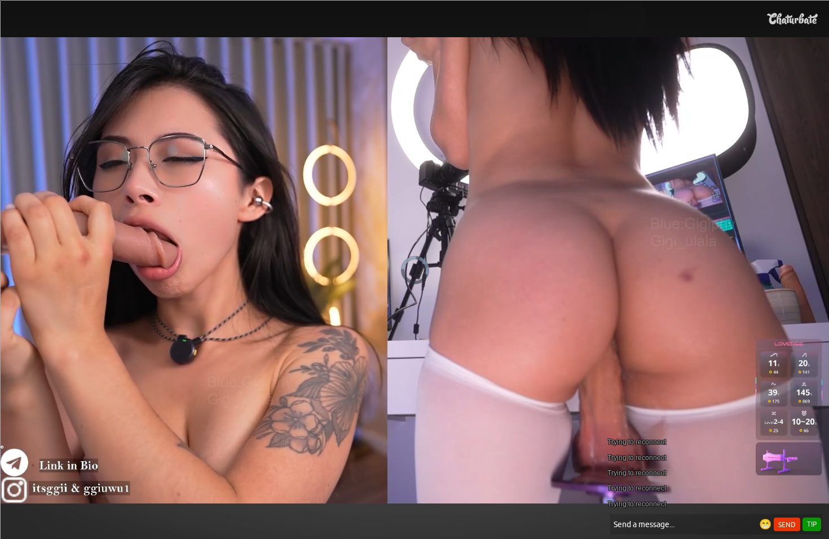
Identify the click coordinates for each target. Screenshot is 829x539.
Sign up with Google (421, 370)
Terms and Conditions (450, 277)
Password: (331, 232)
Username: (330, 209)
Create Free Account (414, 326)
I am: (339, 252)
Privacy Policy (438, 292)
